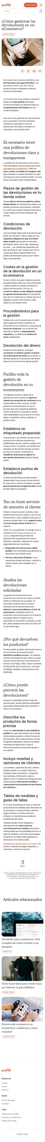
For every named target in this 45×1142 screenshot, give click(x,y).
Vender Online (8, 34)
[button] (40, 5)
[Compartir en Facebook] (22, 71)
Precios (5, 1083)
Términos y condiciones (11, 1117)
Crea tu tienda (30, 5)
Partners (5, 1090)
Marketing (7, 951)
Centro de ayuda (8, 1100)
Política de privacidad (10, 1114)
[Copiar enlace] (40, 71)
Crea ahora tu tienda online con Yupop (20, 844)
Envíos (4, 1086)
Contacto (5, 1104)
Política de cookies (9, 1121)
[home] (6, 5)
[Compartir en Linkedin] (34, 71)
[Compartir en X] (28, 71)
